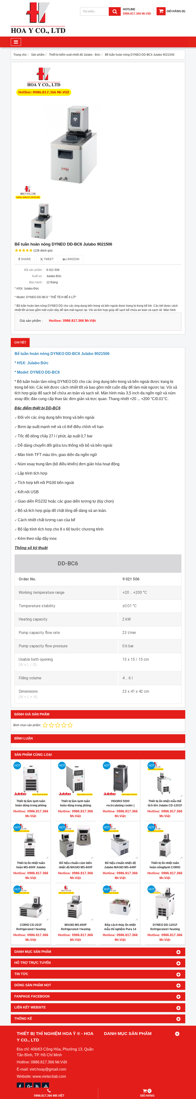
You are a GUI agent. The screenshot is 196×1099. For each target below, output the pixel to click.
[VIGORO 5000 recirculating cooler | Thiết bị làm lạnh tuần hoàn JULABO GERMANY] (120, 779)
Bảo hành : (36, 282)
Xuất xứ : (37, 276)
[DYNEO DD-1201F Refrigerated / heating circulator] (164, 902)
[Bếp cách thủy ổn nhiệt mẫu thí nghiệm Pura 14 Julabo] (120, 902)
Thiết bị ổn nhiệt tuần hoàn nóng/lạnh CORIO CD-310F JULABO (165, 867)
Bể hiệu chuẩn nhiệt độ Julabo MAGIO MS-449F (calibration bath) (120, 867)
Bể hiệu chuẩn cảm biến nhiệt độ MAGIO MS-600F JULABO (76, 867)
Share (25, 259)
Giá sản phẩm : (31, 320)
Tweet (48, 259)
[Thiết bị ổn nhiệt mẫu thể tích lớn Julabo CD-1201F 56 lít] (164, 779)
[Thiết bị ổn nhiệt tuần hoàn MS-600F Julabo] (30, 841)
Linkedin (72, 259)
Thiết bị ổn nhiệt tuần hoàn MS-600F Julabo (30, 865)
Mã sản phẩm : (33, 270)
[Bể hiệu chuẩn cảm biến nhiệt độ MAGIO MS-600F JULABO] (75, 841)
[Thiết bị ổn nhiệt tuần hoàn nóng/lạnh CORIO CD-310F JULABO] (164, 841)
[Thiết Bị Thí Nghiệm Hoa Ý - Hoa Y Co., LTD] (38, 33)
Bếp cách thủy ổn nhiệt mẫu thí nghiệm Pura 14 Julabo (120, 929)
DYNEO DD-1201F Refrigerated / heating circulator (165, 929)
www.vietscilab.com (49, 1076)
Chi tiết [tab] (20, 342)
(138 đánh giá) (43, 250)
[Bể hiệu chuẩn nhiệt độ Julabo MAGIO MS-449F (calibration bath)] (120, 841)
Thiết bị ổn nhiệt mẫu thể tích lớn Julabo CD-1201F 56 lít (165, 805)
